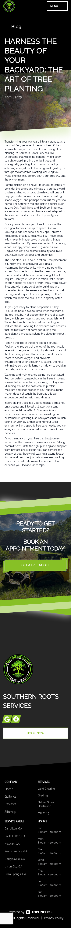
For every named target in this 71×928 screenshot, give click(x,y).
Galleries (10, 796)
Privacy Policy (53, 918)
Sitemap (10, 812)
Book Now (35, 733)
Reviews (10, 804)
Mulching (43, 812)
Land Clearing (46, 788)
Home (9, 789)
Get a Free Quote (35, 565)
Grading (43, 795)
